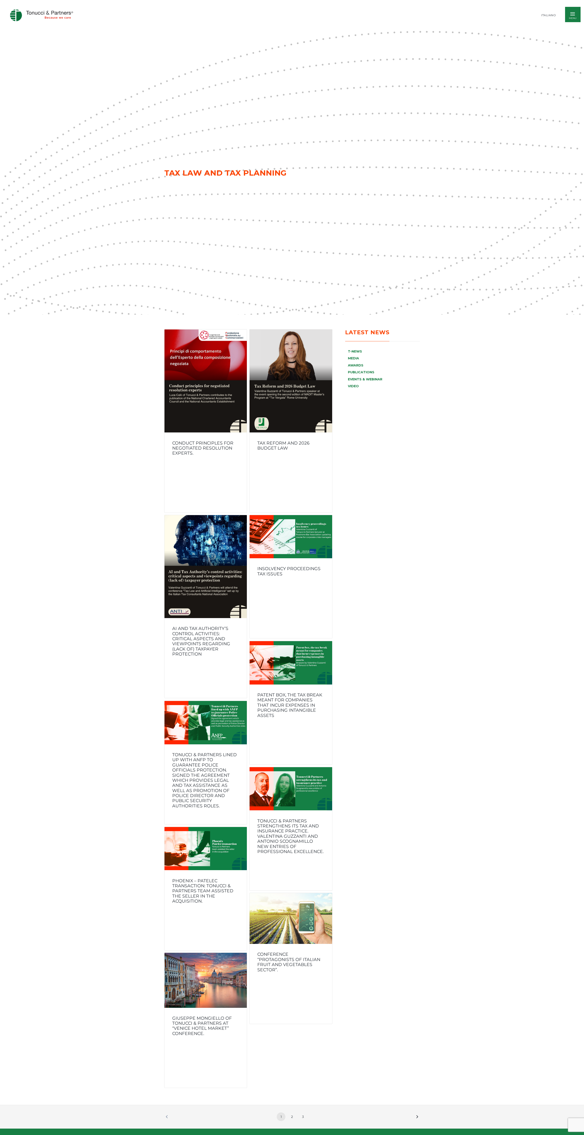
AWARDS (355, 365)
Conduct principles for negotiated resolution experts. (202, 448)
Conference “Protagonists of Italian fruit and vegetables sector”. (288, 962)
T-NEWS (355, 351)
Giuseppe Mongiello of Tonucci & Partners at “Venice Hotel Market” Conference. (202, 1025)
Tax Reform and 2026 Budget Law (283, 445)
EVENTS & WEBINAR (365, 379)
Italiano (548, 15)
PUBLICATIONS (361, 372)
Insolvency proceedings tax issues (289, 571)
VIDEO (353, 386)
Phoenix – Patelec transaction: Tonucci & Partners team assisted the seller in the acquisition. (202, 891)
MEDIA (353, 358)
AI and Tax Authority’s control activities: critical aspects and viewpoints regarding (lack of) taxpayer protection (201, 641)
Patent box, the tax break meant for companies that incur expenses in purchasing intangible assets (289, 705)
